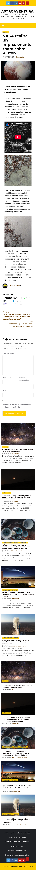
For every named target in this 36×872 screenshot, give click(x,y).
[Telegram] (23, 3)
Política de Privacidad (17, 837)
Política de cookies (12, 842)
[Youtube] (20, 3)
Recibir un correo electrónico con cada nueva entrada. (17, 406)
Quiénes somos (17, 846)
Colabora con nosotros (17, 851)
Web (4, 391)
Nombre (6, 378)
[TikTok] (27, 3)
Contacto (25, 842)
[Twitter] (8, 3)
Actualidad (6, 493)
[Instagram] (16, 3)
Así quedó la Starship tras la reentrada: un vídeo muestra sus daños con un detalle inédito (16, 546)
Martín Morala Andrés (18, 551)
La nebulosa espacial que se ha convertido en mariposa (20, 324)
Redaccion (20, 57)
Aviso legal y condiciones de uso (17, 833)
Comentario (8, 354)
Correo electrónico (24, 380)
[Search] (33, 26)
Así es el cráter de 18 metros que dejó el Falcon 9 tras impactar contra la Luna (18, 594)
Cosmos (5, 32)
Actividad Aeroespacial (10, 542)
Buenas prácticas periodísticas (17, 855)
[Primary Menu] (2, 25)
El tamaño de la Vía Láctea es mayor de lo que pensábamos (17, 450)
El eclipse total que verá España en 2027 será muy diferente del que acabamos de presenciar (17, 497)
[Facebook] (12, 3)
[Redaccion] (5, 286)
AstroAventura (17, 11)
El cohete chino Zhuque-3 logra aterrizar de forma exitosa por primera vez (15, 642)
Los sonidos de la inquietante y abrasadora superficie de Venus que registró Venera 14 (16, 315)
